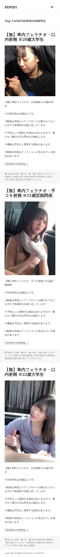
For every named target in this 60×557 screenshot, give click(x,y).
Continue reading (16, 163)
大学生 (49, 176)
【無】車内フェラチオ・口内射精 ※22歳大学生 (30, 372)
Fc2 (25, 173)
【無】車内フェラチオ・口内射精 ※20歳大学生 (30, 37)
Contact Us (39, 553)
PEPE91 (11, 7)
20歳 (17, 179)
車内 (12, 179)
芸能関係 (8, 358)
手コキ (39, 358)
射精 (15, 358)
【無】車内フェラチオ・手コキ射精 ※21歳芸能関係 (30, 193)
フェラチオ (36, 179)
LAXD (7, 179)
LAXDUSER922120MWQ (34, 176)
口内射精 (27, 179)
